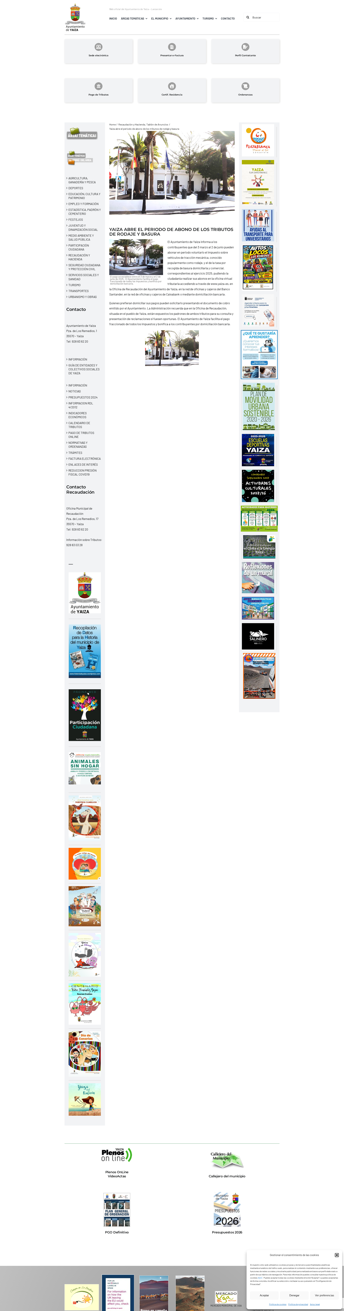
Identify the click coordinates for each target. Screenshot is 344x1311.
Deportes (75, 188)
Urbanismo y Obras (82, 297)
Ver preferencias (324, 1295)
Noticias (74, 391)
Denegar (294, 1295)
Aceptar (264, 1295)
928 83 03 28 (74, 545)
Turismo (74, 285)
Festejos (75, 219)
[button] (337, 1255)
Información (77, 359)
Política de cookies (277, 1304)
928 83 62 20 (80, 341)
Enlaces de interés (83, 464)
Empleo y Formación (83, 204)
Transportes (78, 291)
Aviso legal (315, 1304)
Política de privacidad (298, 1304)
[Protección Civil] (259, 655)
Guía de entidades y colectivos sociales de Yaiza (84, 369)
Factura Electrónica (84, 458)
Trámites (75, 452)
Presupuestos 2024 (82, 397)
